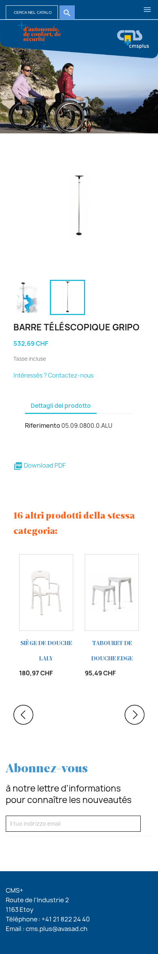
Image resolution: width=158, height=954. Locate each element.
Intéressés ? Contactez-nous (53, 375)
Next (135, 715)
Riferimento (42, 425)
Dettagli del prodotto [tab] (61, 406)
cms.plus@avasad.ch (56, 928)
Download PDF (39, 465)
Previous (23, 715)
